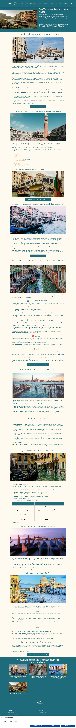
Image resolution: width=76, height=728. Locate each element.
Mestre (23, 322)
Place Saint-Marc (18, 152)
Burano (23, 159)
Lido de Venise (18, 155)
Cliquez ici (16, 422)
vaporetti (29, 303)
